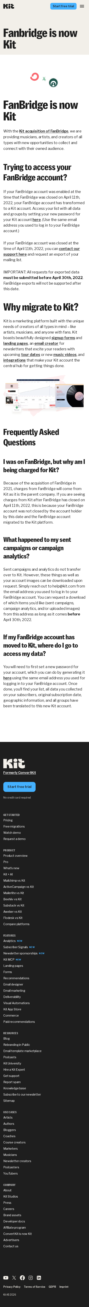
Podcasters (11, 1167)
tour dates (30, 354)
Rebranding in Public (16, 1044)
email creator (46, 343)
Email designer (13, 984)
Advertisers (11, 1240)
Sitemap (9, 1100)
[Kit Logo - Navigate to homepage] (8, 6)
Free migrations (14, 826)
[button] (82, 6)
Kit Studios (10, 1196)
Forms (7, 972)
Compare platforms (16, 924)
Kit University (12, 1063)
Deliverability (12, 997)
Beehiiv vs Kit (12, 899)
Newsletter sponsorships (20, 953)
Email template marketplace (22, 1051)
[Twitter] (14, 1279)
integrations (14, 360)
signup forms (63, 338)
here (36, 219)
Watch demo (12, 832)
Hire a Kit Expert (14, 1069)
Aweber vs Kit (12, 911)
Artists (8, 1117)
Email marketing (14, 990)
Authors (8, 1123)
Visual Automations (16, 1003)
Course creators (14, 1142)
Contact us (10, 1246)
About (7, 1190)
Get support (11, 1076)
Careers (8, 1209)
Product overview (15, 855)
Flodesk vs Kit (13, 918)
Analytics (9, 941)
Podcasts (9, 1057)
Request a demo (14, 839)
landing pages (15, 343)
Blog (6, 1038)
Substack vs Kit (13, 905)
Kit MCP (8, 959)
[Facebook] (22, 1279)
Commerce (11, 1015)
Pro (5, 862)
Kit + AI (8, 874)
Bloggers (9, 1130)
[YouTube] (5, 1279)
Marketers (10, 1148)
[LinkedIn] (38, 1279)
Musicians (10, 1155)
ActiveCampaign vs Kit (18, 886)
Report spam (12, 1082)
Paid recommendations (19, 1021)
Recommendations (16, 978)
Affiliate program (14, 1227)
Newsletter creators (17, 1161)
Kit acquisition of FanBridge (44, 131)
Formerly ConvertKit (19, 773)
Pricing (8, 820)
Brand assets (12, 1215)
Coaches (9, 1136)
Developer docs (14, 1221)
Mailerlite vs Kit (13, 893)
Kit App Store (12, 1009)
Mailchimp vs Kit (14, 880)
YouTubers (10, 1173)
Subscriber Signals (15, 947)
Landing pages (13, 965)
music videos (65, 354)
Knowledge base (14, 1088)
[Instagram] (30, 1279)
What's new (11, 868)
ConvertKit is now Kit (17, 1233)
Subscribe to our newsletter (22, 1094)
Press (7, 1202)
